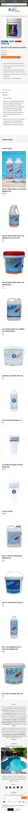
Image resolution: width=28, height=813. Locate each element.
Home (2, 16)
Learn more (12, 806)
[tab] (14, 90)
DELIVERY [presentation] (4, 92)
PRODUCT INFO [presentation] (6, 90)
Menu (4, 1)
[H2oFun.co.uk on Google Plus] (17, 787)
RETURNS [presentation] (4, 95)
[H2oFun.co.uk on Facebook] (10, 787)
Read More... (14, 739)
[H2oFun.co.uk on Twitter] (6, 787)
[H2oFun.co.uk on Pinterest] (14, 787)
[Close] (26, 803)
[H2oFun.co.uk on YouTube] (21, 787)
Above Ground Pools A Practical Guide (14, 746)
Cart (26, 1)
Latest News (14, 743)
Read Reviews (4, 54)
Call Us (15, 1)
